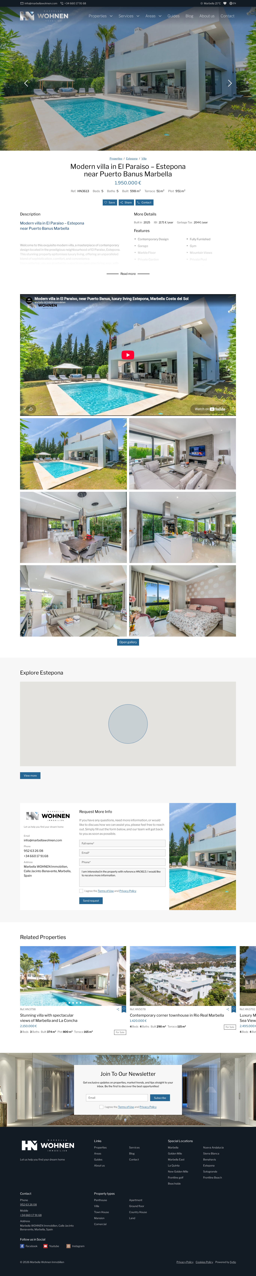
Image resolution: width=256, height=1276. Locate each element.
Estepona (209, 1165)
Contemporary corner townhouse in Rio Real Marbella (177, 1015)
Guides (174, 16)
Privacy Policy (127, 890)
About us (207, 16)
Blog (189, 16)
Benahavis (209, 1159)
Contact (227, 16)
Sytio (233, 1262)
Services (126, 16)
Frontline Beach (212, 1177)
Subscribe (160, 1097)
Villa (96, 1206)
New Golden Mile (178, 1171)
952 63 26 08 (28, 1204)
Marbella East (176, 1159)
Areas (150, 16)
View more (30, 775)
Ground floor (136, 1206)
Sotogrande (210, 1171)
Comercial (100, 1224)
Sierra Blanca (211, 1153)
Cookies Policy (204, 1262)
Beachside (174, 1183)
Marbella (173, 1147)
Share (128, 202)
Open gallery (128, 642)
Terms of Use (106, 890)
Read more (128, 274)
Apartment (135, 1200)
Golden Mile (175, 1153)
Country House (138, 1212)
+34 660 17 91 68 (31, 1215)
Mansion (99, 1218)
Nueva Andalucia (213, 1147)
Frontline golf (175, 1177)
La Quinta (174, 1165)
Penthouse (100, 1200)
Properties (98, 16)
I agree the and (110, 890)
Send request (91, 900)
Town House (101, 1212)
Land (132, 1218)
